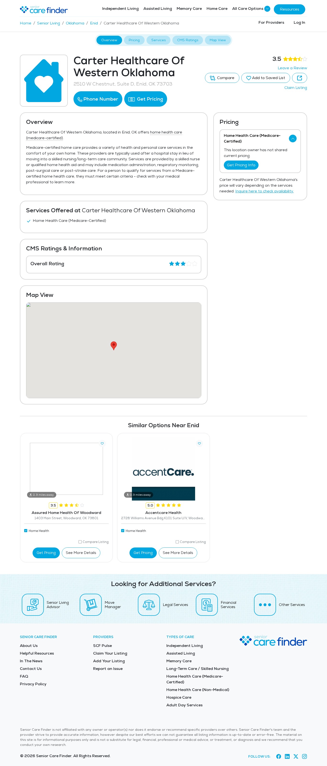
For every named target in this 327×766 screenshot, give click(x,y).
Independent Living (120, 8)
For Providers (271, 22)
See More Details (81, 552)
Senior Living (48, 23)
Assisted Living (157, 8)
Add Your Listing (109, 660)
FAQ (24, 676)
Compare (225, 77)
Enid (94, 23)
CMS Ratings (187, 40)
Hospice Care (178, 697)
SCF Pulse (102, 645)
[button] (97, 99)
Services (158, 40)
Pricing (134, 40)
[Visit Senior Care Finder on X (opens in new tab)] (295, 756)
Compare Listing (96, 542)
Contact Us (31, 668)
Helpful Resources (37, 653)
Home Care (217, 8)
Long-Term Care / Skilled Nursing (197, 668)
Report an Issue (108, 668)
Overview (109, 40)
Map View (218, 40)
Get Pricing (149, 99)
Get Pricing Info (241, 164)
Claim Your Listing (110, 653)
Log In (299, 22)
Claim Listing (295, 87)
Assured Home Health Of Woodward (66, 512)
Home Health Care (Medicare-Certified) (194, 679)
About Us (29, 645)
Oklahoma (75, 23)
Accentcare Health (163, 512)
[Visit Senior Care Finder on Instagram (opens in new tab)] (304, 756)
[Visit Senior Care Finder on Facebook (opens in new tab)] (278, 756)
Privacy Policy (33, 683)
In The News (31, 660)
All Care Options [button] (247, 8)
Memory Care (189, 8)
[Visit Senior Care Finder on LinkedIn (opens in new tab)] (287, 756)
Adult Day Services (184, 705)
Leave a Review (292, 67)
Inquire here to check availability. (264, 191)
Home (25, 23)
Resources (289, 9)
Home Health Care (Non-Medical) (197, 689)
